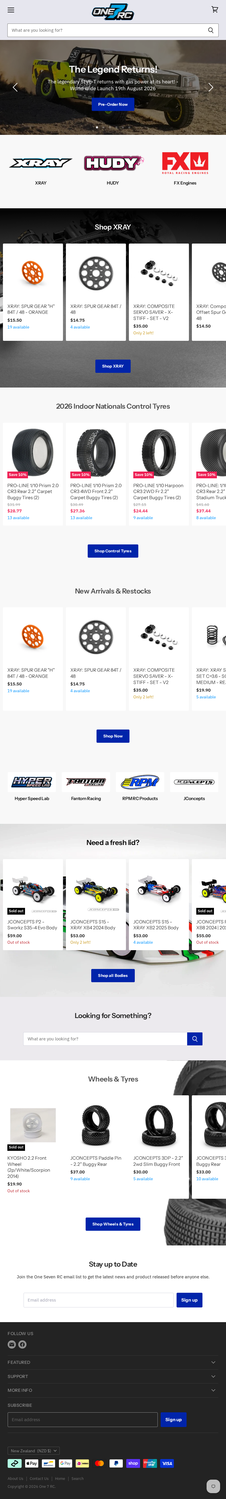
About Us (15, 1478)
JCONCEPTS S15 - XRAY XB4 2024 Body (92, 925)
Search (78, 1478)
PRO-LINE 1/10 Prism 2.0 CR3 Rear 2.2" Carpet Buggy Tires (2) (33, 491)
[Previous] (16, 87)
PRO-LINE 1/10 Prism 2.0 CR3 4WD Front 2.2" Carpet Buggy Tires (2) (96, 491)
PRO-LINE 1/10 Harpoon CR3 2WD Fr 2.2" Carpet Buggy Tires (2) (158, 491)
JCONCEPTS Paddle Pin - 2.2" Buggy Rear (95, 1161)
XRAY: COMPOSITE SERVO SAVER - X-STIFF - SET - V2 (154, 312)
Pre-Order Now (113, 104)
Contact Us (39, 1478)
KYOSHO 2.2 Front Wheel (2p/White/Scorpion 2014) (28, 1167)
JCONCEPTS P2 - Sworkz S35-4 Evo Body (32, 925)
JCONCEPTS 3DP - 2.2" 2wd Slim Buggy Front (158, 1161)
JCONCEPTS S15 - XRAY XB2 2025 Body (156, 925)
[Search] (211, 30)
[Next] (210, 87)
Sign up (189, 1300)
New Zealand (31, 1450)
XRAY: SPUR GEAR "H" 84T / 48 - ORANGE (31, 309)
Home (60, 1478)
